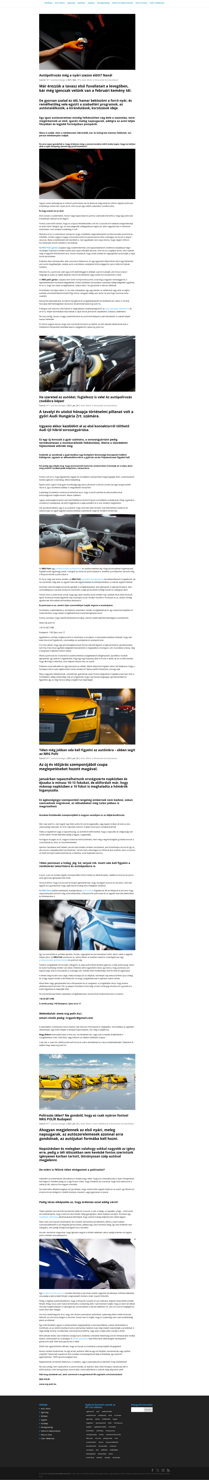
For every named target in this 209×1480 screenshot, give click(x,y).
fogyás (115, 1419)
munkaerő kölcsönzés (113, 1435)
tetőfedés (104, 1450)
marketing (99, 1431)
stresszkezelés (91, 1446)
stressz (101, 1442)
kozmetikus (90, 1431)
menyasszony (110, 1431)
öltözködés (116, 1458)
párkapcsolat (107, 1438)
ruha (116, 1438)
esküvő (97, 1419)
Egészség (71, 3)
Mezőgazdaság (103, 3)
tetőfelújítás (114, 1450)
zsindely (107, 1458)
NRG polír (89, 1438)
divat (110, 1415)
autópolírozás (91, 1415)
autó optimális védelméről (117, 308)
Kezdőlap (48, 3)
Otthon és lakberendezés (122, 3)
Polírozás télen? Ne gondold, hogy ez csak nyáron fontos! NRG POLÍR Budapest (83, 1117)
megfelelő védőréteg (48, 1217)
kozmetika (112, 1427)
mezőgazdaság (91, 1435)
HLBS (110, 1423)
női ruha (98, 1438)
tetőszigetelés (91, 1454)
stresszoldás (102, 1446)
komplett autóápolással (92, 579)
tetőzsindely (102, 1454)
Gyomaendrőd (101, 1423)
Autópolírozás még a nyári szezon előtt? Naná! (75, 75)
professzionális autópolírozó (68, 568)
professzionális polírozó (54, 1293)
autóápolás (102, 1415)
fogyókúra (89, 1423)
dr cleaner (117, 1415)
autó (97, 1411)
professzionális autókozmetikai (53, 960)
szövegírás (89, 1450)
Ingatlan (91, 3)
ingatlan (89, 1427)
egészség (89, 1419)
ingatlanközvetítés (100, 1427)
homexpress (118, 1423)
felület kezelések (80, 1338)
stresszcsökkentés (112, 1442)
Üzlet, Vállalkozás (157, 3)
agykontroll (90, 1411)
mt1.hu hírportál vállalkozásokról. (58, 1474)
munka (101, 1435)
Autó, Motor (60, 3)
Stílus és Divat (141, 3)
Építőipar (81, 3)
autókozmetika (107, 1411)
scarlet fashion (91, 1442)
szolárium (113, 1446)
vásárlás (99, 1458)
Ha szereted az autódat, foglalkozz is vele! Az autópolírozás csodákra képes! (85, 399)
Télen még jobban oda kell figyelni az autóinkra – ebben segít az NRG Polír (87, 752)
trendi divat (90, 1458)
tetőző (111, 1454)
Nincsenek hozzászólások (106, 80)
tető (97, 1450)
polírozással (87, 890)
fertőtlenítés (106, 1419)
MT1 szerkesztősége (55, 80)
